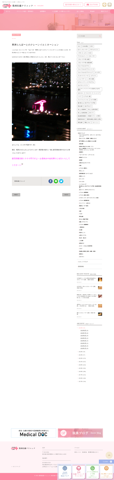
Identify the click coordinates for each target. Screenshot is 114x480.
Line (56, 181)
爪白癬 (80, 229)
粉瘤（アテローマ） (83, 221)
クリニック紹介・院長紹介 (25, 11)
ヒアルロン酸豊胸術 (83, 192)
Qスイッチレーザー (83, 49)
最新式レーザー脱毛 (83, 205)
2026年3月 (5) (84, 343)
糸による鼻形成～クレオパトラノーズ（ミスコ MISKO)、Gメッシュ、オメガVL (90, 149)
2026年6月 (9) (84, 335)
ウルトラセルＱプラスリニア (85, 72)
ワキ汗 (80, 213)
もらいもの (81, 181)
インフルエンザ (82, 184)
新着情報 (81, 266)
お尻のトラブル (82, 235)
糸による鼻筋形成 (82, 112)
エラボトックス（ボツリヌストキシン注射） (89, 197)
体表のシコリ (82, 176)
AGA (79, 46)
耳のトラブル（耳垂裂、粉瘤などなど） (88, 138)
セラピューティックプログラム (86, 82)
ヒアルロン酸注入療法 (84, 195)
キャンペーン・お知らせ (84, 203)
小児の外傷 (81, 208)
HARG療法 (85, 46)
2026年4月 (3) (84, 340)
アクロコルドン (82, 56)
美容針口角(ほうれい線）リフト (86, 146)
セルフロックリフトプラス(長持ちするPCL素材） (89, 89)
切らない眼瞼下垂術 (83, 219)
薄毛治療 (80, 122)
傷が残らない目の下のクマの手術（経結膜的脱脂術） (90, 187)
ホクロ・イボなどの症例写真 (85, 246)
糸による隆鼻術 (82, 109)
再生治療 (80, 106)
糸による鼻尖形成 (92, 109)
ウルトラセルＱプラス (83, 66)
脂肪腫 (80, 160)
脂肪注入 (81, 254)
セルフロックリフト (83, 85)
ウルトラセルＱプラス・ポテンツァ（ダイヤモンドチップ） (90, 135)
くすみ (79, 52)
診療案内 (43, 11)
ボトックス (81, 178)
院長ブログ (104, 11)
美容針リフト (91, 116)
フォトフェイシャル (83, 99)
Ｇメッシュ (96, 122)
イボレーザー (91, 56)
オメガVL (97, 72)
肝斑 (98, 116)
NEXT (66, 194)
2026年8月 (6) (84, 330)
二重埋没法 (81, 227)
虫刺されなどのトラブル (84, 162)
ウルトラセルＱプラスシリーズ (86, 69)
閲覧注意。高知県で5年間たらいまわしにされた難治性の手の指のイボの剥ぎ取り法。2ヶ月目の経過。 (87, 296)
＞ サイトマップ (15, 466)
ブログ (80, 248)
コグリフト (93, 75)
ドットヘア (97, 93)
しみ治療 (81, 240)
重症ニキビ (87, 122)
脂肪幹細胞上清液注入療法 (94, 119)
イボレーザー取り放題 (83, 59)
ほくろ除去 (80, 11)
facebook (50, 181)
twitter (61, 181)
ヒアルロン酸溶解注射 (84, 200)
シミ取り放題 (90, 79)
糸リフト (91, 112)
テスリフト (89, 93)
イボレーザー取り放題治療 (85, 62)
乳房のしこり (82, 232)
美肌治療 (81, 143)
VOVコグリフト (94, 49)
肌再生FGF (81, 243)
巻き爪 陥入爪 (82, 237)
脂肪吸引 (81, 152)
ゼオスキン (81, 93)
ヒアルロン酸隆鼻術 (83, 224)
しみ (84, 52)
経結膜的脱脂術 (82, 116)
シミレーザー (81, 79)
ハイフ (79, 96)
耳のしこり (81, 170)
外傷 (80, 165)
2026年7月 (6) (84, 333)
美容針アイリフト (83, 157)
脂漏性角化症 (81, 119)
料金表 (92, 11)
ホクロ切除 (93, 99)
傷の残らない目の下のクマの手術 (86, 103)
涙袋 (80, 211)
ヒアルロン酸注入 (83, 168)
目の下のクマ (88, 106)
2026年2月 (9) (84, 345)
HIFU (91, 46)
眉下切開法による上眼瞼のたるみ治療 (87, 141)
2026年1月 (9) (84, 348)
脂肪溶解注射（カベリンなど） (86, 173)
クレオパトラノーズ (83, 75)
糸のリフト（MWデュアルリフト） (87, 189)
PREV (16, 194)
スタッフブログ (16, 34)
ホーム (8, 11)
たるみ (90, 52)
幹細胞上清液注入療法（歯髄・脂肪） (87, 251)
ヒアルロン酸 (86, 96)
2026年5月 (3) (84, 338)
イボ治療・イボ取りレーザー (61, 11)
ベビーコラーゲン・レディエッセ (86, 154)
